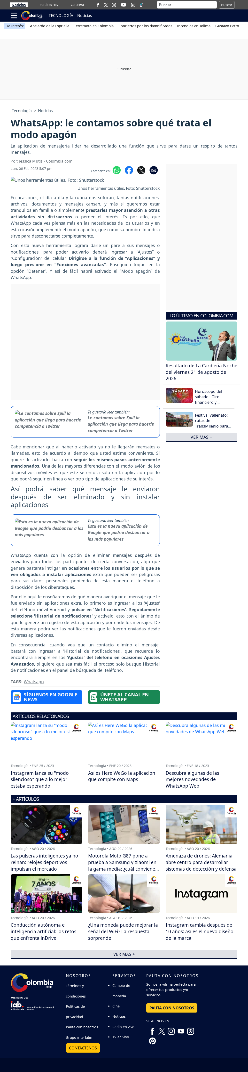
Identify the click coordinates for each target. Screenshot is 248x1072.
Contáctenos (83, 1048)
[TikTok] (141, 4)
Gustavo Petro (227, 25)
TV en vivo (120, 1037)
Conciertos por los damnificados (145, 25)
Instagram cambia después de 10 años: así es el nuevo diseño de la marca (199, 931)
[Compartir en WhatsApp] (116, 170)
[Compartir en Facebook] (129, 170)
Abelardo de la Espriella (49, 25)
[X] (106, 4)
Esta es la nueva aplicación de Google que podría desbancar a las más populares (118, 532)
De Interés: (15, 25)
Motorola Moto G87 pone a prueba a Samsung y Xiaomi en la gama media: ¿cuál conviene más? (122, 865)
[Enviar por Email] (153, 170)
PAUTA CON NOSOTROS (171, 1008)
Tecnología (22, 110)
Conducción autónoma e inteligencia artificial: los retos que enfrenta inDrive (43, 931)
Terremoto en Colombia (94, 25)
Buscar (226, 4)
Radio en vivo (123, 1026)
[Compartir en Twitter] (141, 170)
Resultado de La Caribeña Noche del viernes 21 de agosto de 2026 (201, 372)
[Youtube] (123, 5)
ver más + (201, 437)
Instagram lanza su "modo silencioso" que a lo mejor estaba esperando (40, 779)
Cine (116, 1006)
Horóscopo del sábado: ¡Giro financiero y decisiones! (208, 399)
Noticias (19, 4)
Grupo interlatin (79, 1037)
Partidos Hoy (49, 4)
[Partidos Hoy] (133, 4)
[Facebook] (98, 4)
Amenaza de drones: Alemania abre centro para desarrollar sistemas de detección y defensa (201, 862)
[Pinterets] (152, 1039)
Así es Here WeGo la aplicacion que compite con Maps (121, 776)
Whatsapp (34, 681)
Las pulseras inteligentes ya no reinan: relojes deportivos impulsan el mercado (44, 862)
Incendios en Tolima (193, 25)
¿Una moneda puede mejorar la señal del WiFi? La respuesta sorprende (123, 931)
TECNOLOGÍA (61, 15)
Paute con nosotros (82, 1027)
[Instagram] (114, 4)
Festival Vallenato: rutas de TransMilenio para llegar (211, 423)
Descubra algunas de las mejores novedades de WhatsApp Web (192, 779)
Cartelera (77, 4)
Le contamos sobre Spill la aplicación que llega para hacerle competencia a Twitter (121, 424)
